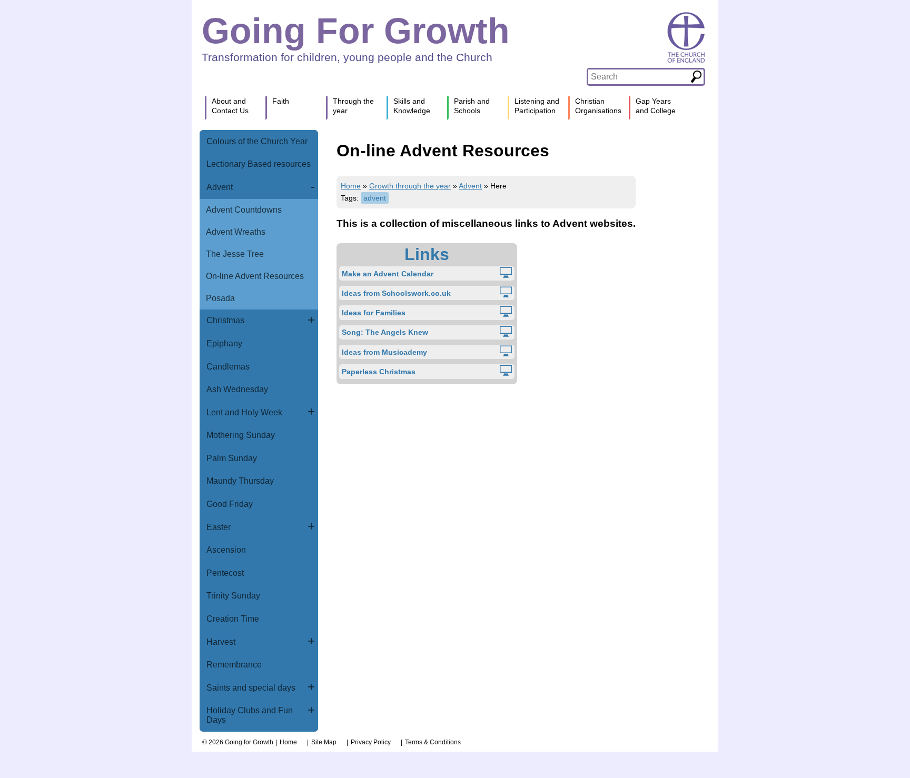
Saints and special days (250, 687)
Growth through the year (410, 186)
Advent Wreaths (235, 231)
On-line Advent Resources (255, 276)
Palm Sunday (231, 458)
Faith (280, 101)
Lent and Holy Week (244, 412)
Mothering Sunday (240, 435)
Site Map (324, 742)
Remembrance (234, 664)
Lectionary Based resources (258, 163)
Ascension (226, 549)
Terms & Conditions (433, 742)
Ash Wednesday (237, 389)
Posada (220, 298)
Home (351, 186)
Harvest (220, 641)
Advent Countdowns (244, 209)
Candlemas (228, 366)
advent (374, 198)
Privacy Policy (371, 742)
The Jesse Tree (235, 254)
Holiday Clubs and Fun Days (249, 715)
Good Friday (229, 504)
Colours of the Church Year (257, 141)
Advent (219, 187)
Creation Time (232, 618)
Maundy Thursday (240, 480)
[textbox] (638, 76)
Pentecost (225, 572)
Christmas (225, 320)
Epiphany (224, 343)
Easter (218, 527)
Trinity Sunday (233, 595)
